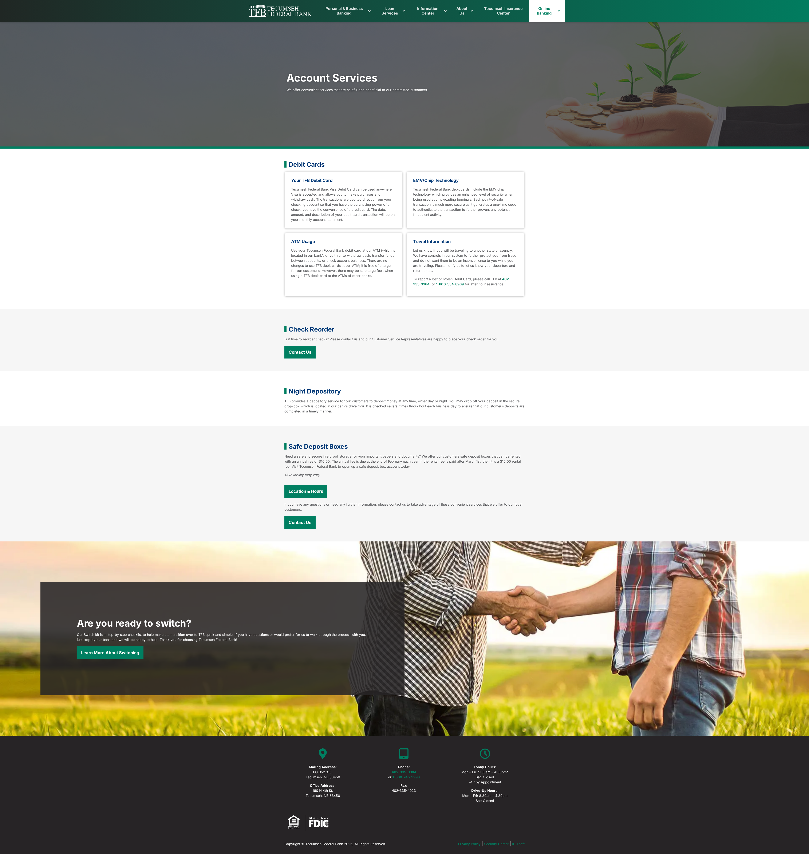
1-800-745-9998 (406, 777)
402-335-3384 (404, 772)
